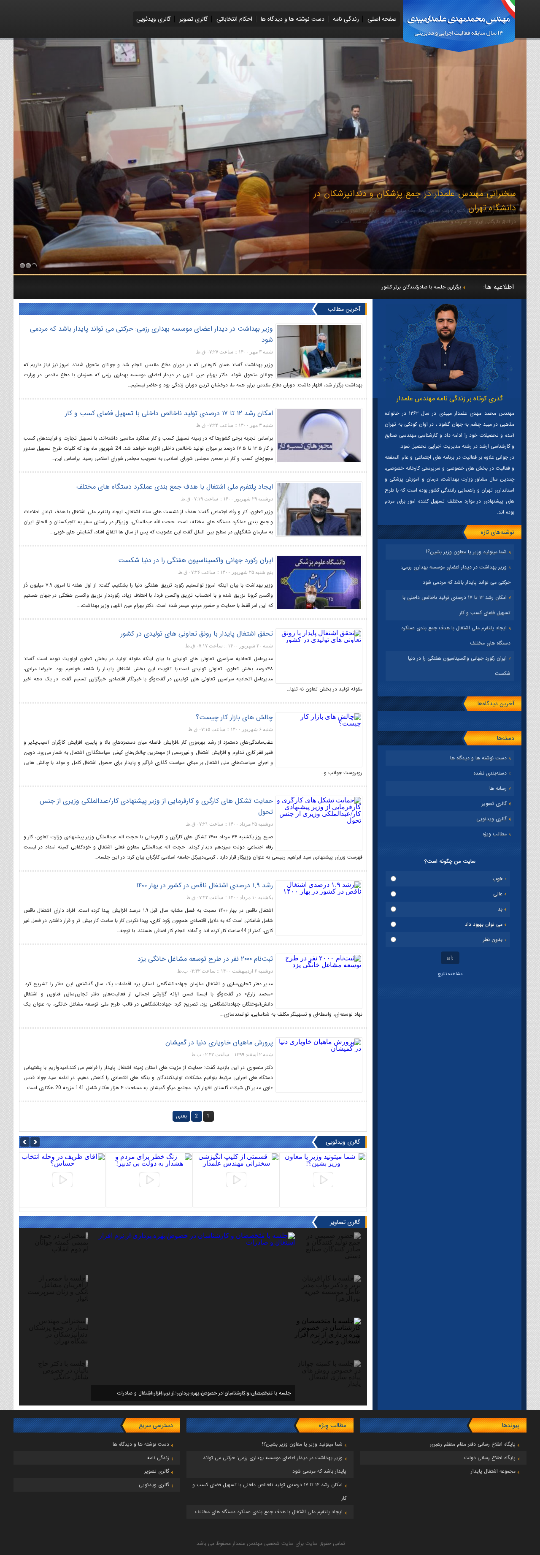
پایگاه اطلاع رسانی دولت (490, 1458)
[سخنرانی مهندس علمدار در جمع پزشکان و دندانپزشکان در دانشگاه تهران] (270, 271)
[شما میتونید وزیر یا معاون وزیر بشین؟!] (323, 1179)
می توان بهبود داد (483, 924)
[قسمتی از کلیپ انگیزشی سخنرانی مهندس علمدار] (236, 1179)
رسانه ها (498, 788)
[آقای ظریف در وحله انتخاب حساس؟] (62, 1179)
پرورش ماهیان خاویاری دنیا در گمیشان (219, 1042)
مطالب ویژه (495, 834)
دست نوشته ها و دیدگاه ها (292, 19)
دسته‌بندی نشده (490, 773)
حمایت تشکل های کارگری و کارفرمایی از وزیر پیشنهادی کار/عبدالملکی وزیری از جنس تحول (156, 806)
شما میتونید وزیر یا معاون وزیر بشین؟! (466, 552)
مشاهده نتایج (450, 974)
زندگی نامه (346, 19)
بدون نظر (492, 939)
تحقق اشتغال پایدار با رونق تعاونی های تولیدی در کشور (197, 633)
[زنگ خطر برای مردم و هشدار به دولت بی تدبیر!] (149, 1179)
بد (500, 909)
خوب (497, 879)
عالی (497, 894)
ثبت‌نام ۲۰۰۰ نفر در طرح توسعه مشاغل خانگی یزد (205, 959)
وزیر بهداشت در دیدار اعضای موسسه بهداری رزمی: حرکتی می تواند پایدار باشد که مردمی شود (151, 334)
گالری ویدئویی (153, 19)
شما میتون (450, 287)
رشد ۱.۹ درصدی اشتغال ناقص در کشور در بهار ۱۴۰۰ (204, 885)
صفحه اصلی (382, 19)
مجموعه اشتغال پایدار (493, 1471)
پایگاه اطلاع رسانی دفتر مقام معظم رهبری (472, 1444)
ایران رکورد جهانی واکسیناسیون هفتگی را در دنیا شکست (195, 560)
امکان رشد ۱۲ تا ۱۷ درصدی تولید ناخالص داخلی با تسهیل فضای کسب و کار (169, 413)
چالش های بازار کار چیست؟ (234, 717)
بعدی (181, 1116)
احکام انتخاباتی (234, 19)
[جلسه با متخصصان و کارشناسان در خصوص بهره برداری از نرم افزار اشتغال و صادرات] (193, 1242)
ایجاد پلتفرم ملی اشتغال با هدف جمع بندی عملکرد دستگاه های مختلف (174, 486)
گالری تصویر (193, 19)
